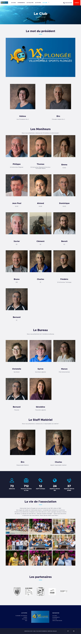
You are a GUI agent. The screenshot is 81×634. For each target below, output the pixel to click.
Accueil (38, 17)
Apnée (25, 617)
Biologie (24, 619)
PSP (26, 620)
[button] (40, 57)
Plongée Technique (21, 615)
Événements (56, 617)
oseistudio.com (28, 631)
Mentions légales (52, 631)
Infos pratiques (57, 620)
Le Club (54, 619)
